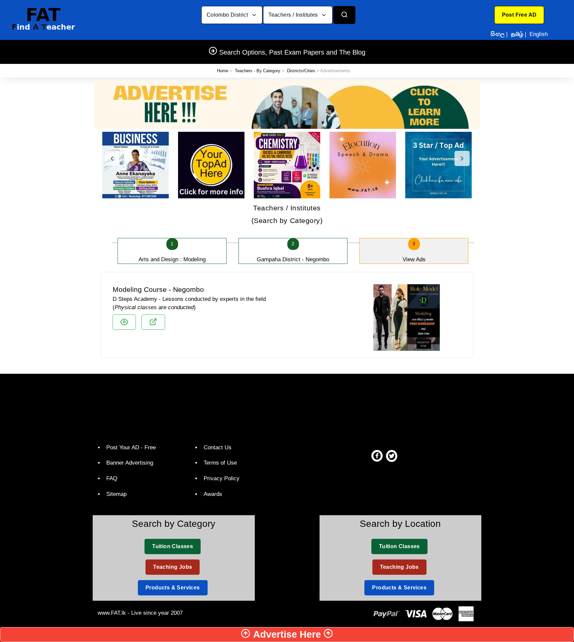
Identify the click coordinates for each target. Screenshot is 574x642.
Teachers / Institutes (293, 15)
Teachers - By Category (257, 70)
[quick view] (124, 322)
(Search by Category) (287, 214)
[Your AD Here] (287, 104)
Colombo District (228, 15)
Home (222, 70)
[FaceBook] (377, 456)
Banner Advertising (129, 463)
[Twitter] (392, 456)
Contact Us (218, 447)
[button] (519, 15)
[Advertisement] (284, 407)
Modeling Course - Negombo (158, 289)
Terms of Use (220, 463)
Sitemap (116, 494)
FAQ (111, 478)
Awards (213, 494)
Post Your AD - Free (131, 447)
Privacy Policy (221, 478)
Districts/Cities (301, 70)
